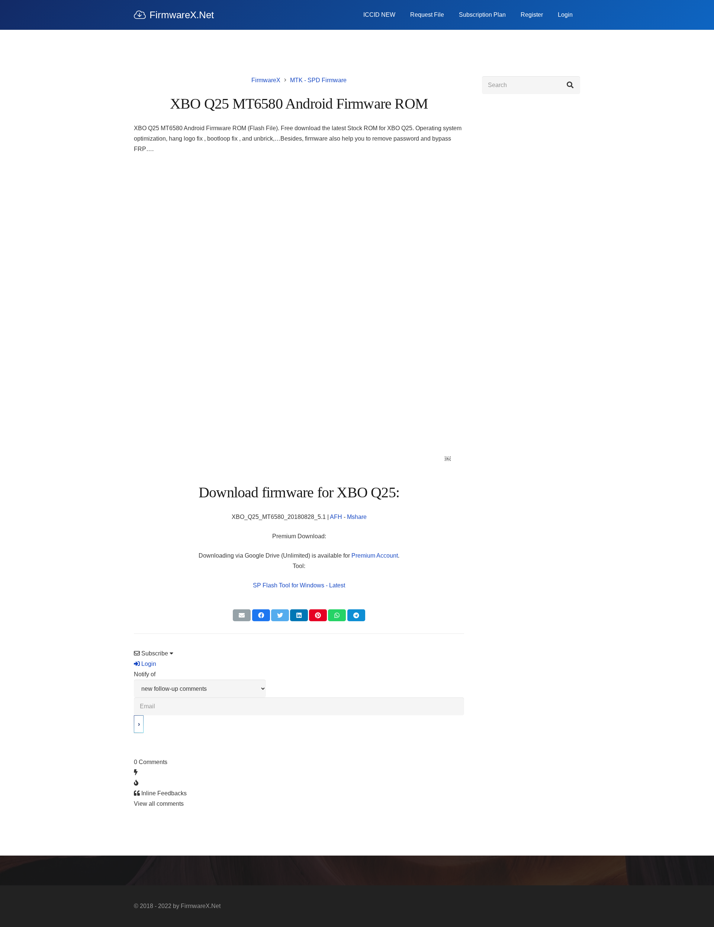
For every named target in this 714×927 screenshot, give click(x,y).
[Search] (570, 85)
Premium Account (374, 555)
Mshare (357, 517)
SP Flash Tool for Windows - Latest (299, 585)
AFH (337, 517)
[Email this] (242, 615)
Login (148, 664)
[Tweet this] (280, 615)
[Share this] (261, 615)
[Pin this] (318, 615)
